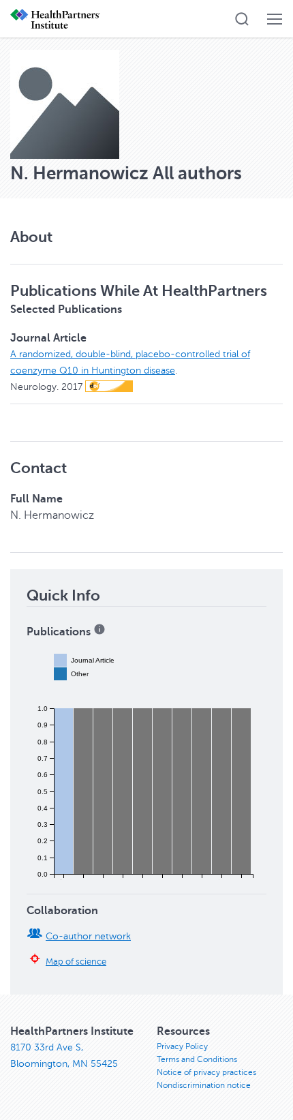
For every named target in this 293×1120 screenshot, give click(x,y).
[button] (242, 19)
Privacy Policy (182, 1046)
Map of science (76, 962)
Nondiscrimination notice (204, 1085)
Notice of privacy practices (206, 1072)
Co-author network (88, 936)
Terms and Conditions (197, 1059)
